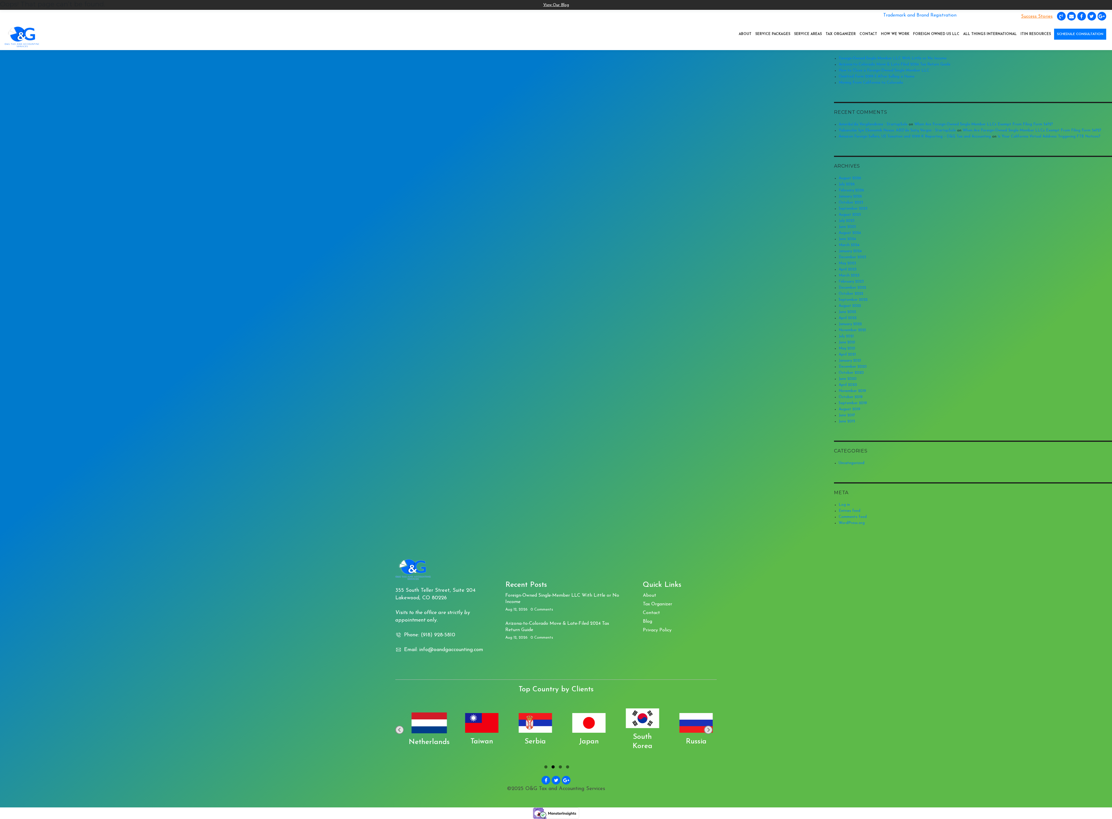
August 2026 (850, 178)
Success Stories (1037, 16)
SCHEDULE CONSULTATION (1080, 34)
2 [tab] (552, 768)
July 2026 (847, 184)
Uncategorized (851, 463)
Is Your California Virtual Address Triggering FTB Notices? (1049, 136)
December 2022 (852, 288)
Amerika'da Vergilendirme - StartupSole (873, 124)
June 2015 (847, 421)
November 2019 (852, 391)
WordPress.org (852, 523)
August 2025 (850, 215)
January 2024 (850, 251)
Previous (399, 729)
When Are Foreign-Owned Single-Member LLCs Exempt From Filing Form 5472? (983, 124)
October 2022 (851, 294)
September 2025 (853, 208)
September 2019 (853, 403)
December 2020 (853, 367)
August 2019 (849, 409)
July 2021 (846, 336)
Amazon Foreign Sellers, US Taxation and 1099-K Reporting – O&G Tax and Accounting (915, 136)
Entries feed (849, 511)
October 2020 (851, 373)
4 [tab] (567, 768)
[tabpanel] (456, 730)
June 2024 (847, 239)
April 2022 (848, 318)
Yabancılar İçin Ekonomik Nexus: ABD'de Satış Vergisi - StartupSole (897, 130)
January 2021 (850, 360)
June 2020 (848, 379)
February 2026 (851, 190)
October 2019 (851, 397)
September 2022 (853, 300)
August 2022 (850, 306)
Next (708, 729)
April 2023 (848, 269)
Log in (844, 505)
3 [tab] (559, 768)
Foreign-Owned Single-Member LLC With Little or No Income (893, 58)
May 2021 (847, 348)
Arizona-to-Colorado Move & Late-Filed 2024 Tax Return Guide (894, 64)
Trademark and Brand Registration (919, 15)
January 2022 (850, 324)
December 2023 (852, 257)
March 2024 (849, 245)
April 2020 (848, 385)
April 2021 (847, 354)
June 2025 (847, 227)
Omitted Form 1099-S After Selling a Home (877, 76)
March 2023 (849, 275)
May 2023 (847, 263)
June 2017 (847, 415)
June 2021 (847, 342)
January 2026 (850, 196)
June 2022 (847, 312)
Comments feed (853, 517)
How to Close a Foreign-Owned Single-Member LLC (884, 70)
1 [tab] (545, 768)
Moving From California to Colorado (871, 83)
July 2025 (847, 221)
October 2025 (851, 202)
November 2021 (852, 330)
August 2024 (850, 233)
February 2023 (851, 281)
